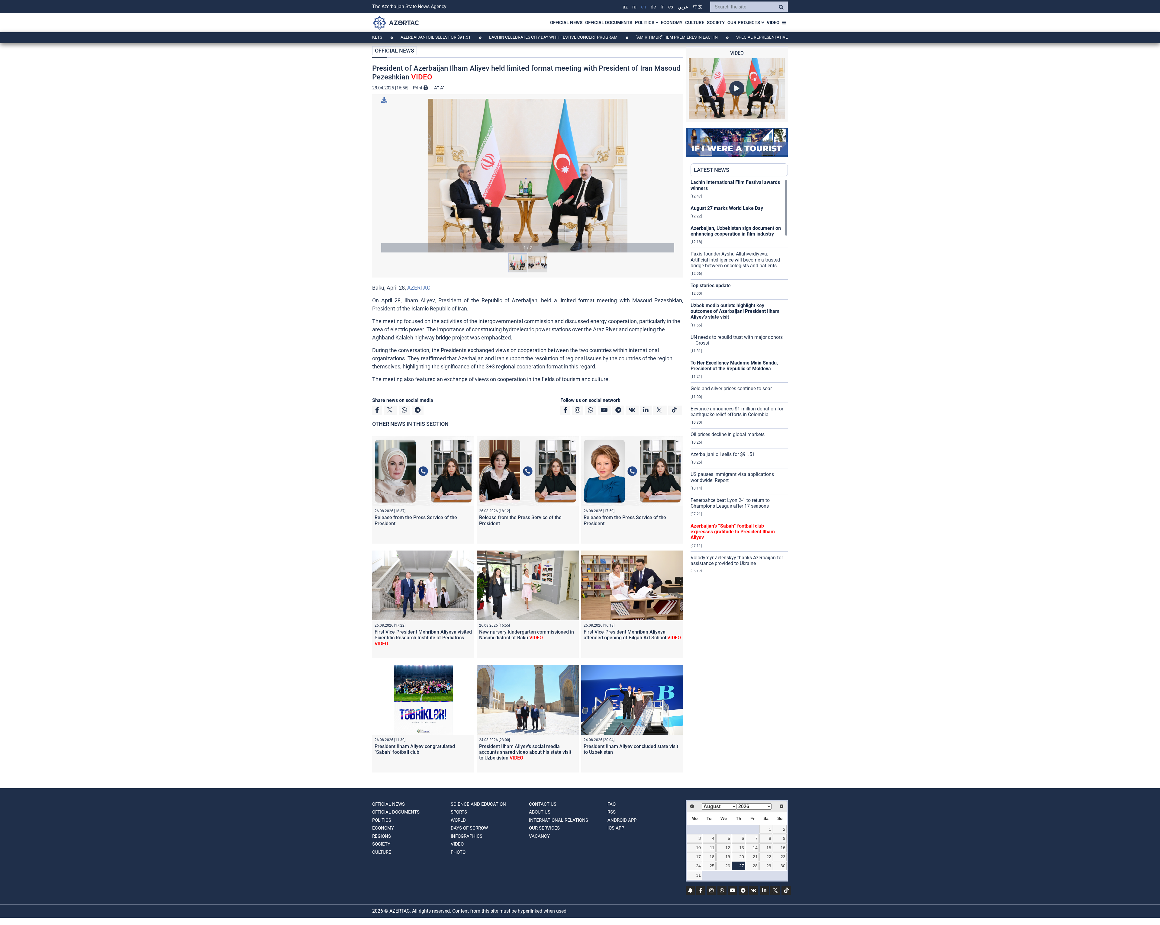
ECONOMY (671, 22)
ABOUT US (539, 812)
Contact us (542, 804)
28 (755, 865)
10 (698, 847)
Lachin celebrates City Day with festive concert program (503, 37)
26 (727, 865)
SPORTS (459, 812)
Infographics (466, 836)
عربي (683, 7)
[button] (527, 175)
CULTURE (694, 22)
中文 (698, 7)
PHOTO (458, 852)
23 (783, 856)
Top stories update (711, 285)
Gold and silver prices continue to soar (731, 388)
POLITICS (645, 22)
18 (712, 856)
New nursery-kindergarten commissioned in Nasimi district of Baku (526, 635)
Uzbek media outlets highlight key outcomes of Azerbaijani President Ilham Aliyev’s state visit (735, 311)
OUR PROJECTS (744, 22)
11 (712, 847)
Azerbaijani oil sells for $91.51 (385, 37)
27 (741, 865)
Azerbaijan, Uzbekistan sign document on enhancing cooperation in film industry (736, 231)
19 (727, 856)
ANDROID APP (621, 820)
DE (653, 7)
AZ (625, 7)
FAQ (611, 804)
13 (741, 847)
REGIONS (381, 836)
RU (634, 7)
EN (643, 7)
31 (698, 875)
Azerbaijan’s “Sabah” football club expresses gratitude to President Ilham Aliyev (733, 531)
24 (698, 865)
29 (768, 865)
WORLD (458, 820)
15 (768, 847)
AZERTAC (418, 287)
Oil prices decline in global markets (728, 434)
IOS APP (615, 828)
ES (670, 7)
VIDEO (773, 22)
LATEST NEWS (711, 170)
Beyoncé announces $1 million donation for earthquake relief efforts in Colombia (737, 411)
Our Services (544, 828)
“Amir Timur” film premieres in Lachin (626, 37)
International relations (558, 820)
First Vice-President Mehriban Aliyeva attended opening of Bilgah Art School (632, 635)
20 (741, 856)
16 (783, 847)
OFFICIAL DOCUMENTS (608, 22)
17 (698, 856)
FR (662, 7)
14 (755, 847)
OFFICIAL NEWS (566, 22)
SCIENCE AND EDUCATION (478, 804)
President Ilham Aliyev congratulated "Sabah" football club (415, 749)
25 (712, 865)
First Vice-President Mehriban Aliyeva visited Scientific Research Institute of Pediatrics (423, 637)
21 (755, 856)
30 (783, 865)
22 (768, 856)
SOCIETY (716, 22)
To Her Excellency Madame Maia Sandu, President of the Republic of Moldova (734, 365)
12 (727, 847)
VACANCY (539, 836)
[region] (739, 375)
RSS (611, 812)
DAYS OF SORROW (469, 828)
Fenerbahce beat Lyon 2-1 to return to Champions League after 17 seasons (730, 503)
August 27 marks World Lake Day (727, 208)
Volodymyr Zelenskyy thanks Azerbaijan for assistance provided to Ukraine (737, 560)
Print (418, 88)
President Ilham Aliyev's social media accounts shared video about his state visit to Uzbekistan (525, 752)
